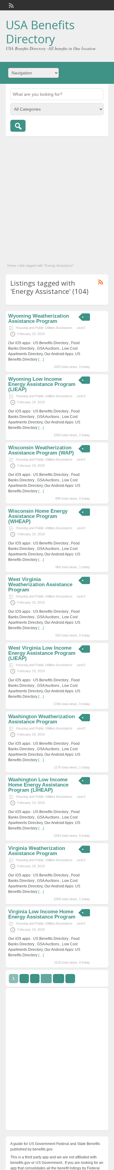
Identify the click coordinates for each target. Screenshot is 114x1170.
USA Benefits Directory (40, 32)
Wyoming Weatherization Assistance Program (38, 318)
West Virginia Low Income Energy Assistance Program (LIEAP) (41, 653)
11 (58, 978)
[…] (41, 359)
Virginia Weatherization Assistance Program (36, 850)
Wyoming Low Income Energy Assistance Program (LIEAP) (41, 384)
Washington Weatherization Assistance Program (41, 719)
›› (70, 978)
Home (11, 265)
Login (100, 5)
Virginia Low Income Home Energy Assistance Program (41, 914)
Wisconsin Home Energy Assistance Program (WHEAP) (37, 516)
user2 (81, 328)
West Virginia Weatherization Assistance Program (40, 584)
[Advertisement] (57, 196)
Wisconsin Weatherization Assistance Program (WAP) (41, 450)
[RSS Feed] (10, 4)
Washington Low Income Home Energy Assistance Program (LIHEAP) (38, 785)
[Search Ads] (18, 126)
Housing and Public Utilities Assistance (44, 328)
